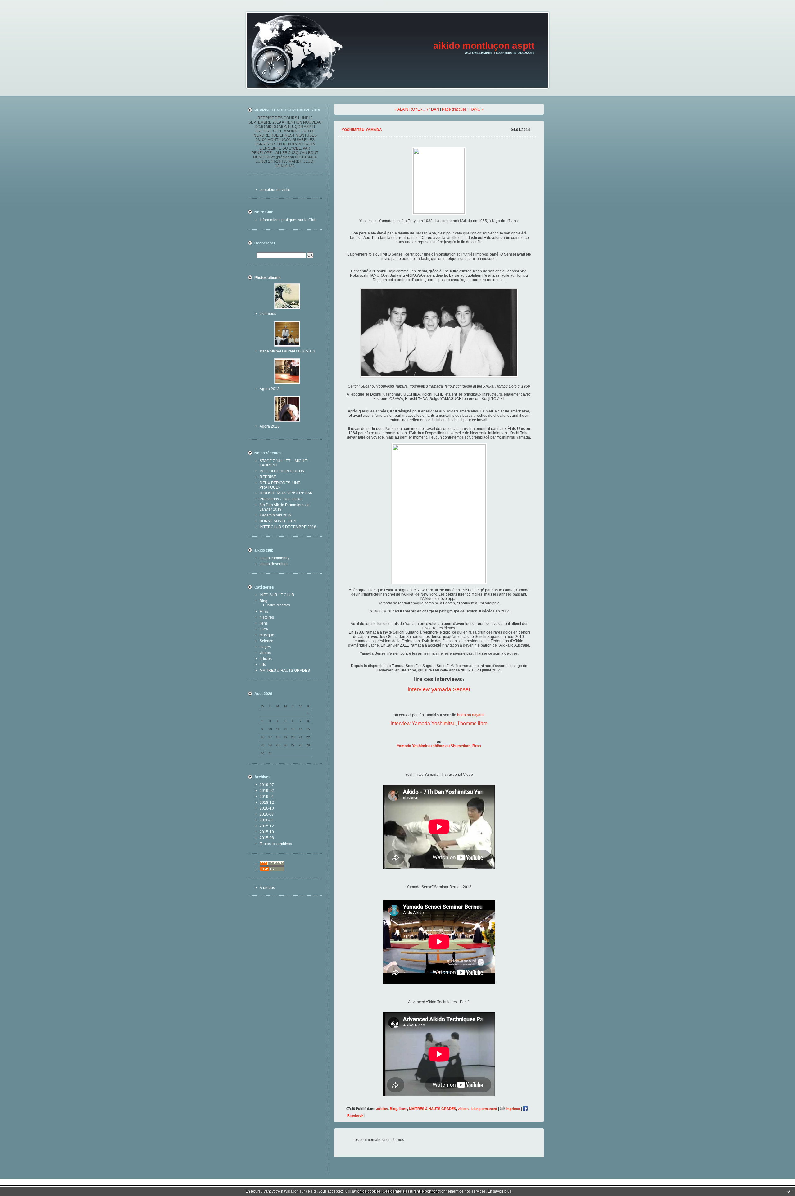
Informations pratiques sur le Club (288, 220)
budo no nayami (470, 715)
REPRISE (268, 477)
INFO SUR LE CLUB (277, 595)
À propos (267, 887)
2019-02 (267, 791)
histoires (267, 617)
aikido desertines (274, 564)
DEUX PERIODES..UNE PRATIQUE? (280, 485)
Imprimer (512, 1109)
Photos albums (267, 277)
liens (264, 623)
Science (266, 641)
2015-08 (267, 838)
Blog (263, 601)
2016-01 (267, 820)
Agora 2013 (269, 426)
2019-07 (267, 785)
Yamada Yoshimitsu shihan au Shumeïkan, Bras (439, 746)
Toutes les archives (276, 844)
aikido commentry (274, 558)
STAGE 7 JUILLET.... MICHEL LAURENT (284, 463)
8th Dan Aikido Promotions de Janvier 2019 (285, 507)
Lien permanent (484, 1109)
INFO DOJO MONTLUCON (282, 471)
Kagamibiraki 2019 (276, 515)
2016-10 (267, 808)
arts (263, 664)
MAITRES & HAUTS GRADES (285, 670)
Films (264, 611)
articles (266, 659)
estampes (268, 314)
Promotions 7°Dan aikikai (281, 499)
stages (265, 647)
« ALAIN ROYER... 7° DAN (417, 109)
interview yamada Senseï (439, 689)
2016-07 (267, 814)
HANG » (477, 109)
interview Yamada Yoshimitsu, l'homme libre (439, 723)
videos (265, 653)
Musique (267, 635)
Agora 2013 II (271, 389)
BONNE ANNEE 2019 (278, 521)
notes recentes (278, 605)
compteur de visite (275, 190)
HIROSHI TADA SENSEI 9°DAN (286, 493)
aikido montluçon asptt (483, 45)
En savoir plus (499, 1191)
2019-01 (267, 796)
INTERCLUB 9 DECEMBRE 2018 (288, 527)
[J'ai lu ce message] (788, 1191)
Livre (264, 629)
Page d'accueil (454, 109)
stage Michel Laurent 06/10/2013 (287, 351)
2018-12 (267, 802)
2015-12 (267, 826)
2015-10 (267, 832)
